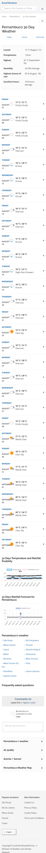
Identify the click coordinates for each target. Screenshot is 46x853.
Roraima (7, 658)
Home (4, 17)
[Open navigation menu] (42, 9)
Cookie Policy (30, 813)
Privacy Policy (30, 808)
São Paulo (8, 640)
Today (9, 37)
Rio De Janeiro (32, 640)
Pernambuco (15, 17)
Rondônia (7, 671)
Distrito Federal (33, 649)
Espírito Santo (9, 675)
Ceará (6, 649)
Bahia (6, 654)
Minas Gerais (9, 645)
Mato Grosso (32, 658)
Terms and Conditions (34, 818)
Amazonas (31, 654)
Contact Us (29, 802)
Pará (28, 663)
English (9, 832)
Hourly (24, 37)
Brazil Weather (9, 3)
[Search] (35, 8)
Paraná (29, 645)
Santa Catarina (32, 671)
